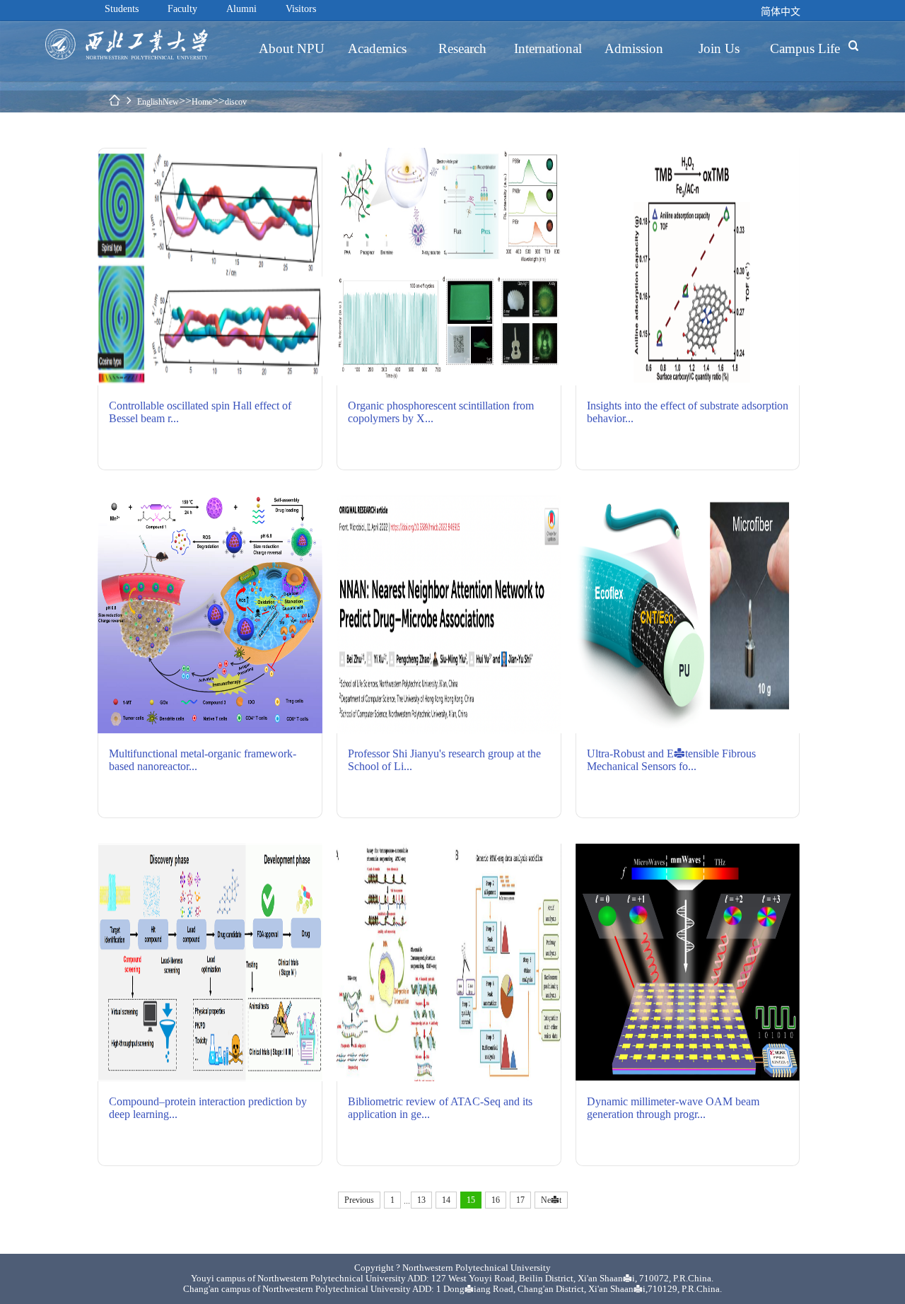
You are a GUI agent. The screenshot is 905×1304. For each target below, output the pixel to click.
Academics (377, 47)
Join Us (719, 47)
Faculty (182, 8)
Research (462, 47)
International (548, 47)
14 (446, 1199)
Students (122, 8)
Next (551, 1199)
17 (520, 1199)
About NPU (292, 47)
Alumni (241, 8)
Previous (359, 1199)
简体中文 (780, 11)
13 (421, 1199)
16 (495, 1199)
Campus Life (805, 47)
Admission (634, 47)
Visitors (301, 8)
